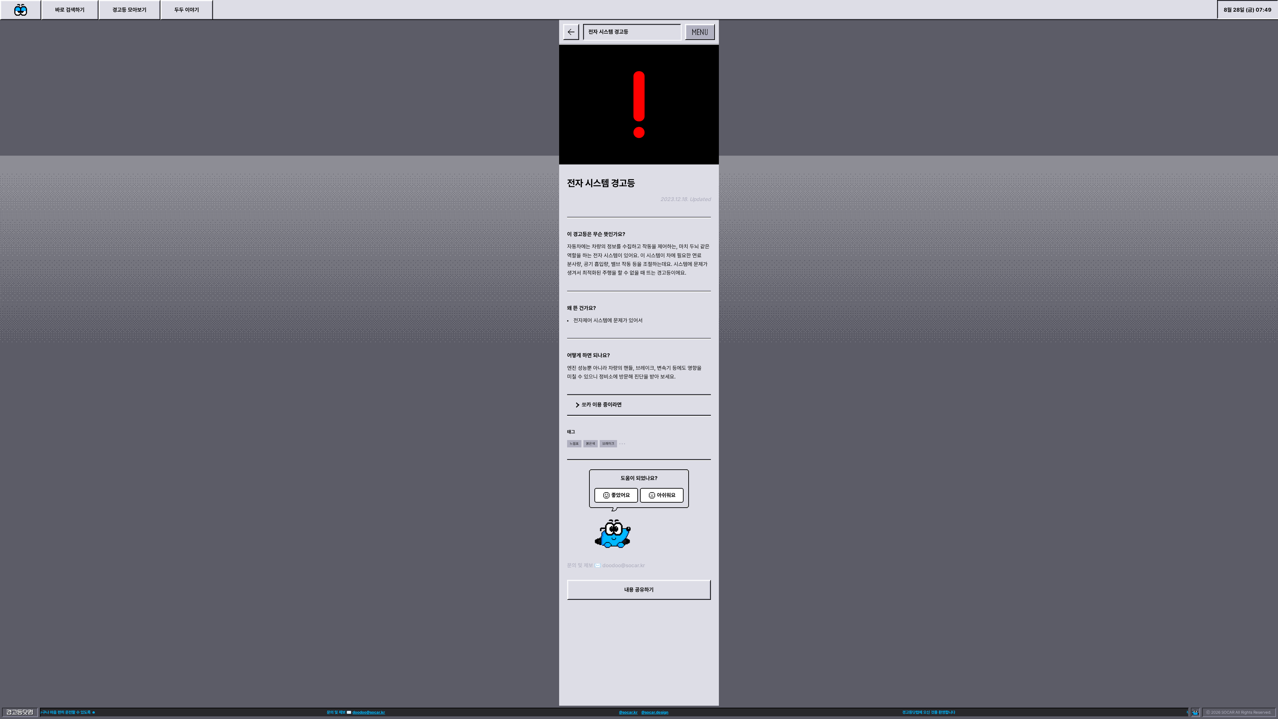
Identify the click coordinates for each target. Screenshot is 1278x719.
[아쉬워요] (662, 495)
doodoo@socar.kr (623, 565)
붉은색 (590, 443)
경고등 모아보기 (129, 10)
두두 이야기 (186, 10)
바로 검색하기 (70, 10)
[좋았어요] (616, 495)
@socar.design (612, 712)
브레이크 (608, 443)
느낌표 (574, 443)
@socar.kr (585, 712)
